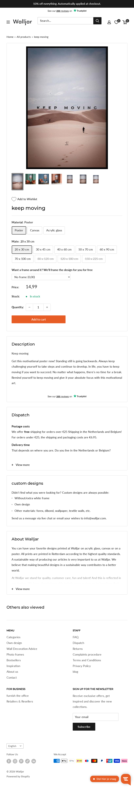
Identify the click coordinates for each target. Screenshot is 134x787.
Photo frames (15, 654)
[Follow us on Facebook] (9, 761)
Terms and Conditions (87, 660)
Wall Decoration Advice (22, 648)
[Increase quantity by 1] (47, 307)
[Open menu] (8, 22)
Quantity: (18, 307)
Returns (78, 648)
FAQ (75, 637)
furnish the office (18, 695)
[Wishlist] (116, 22)
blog (75, 671)
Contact (12, 677)
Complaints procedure (87, 654)
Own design (14, 643)
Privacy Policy (82, 666)
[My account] (109, 22)
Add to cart (38, 319)
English (12, 745)
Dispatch (78, 643)
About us (12, 671)
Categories (13, 637)
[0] (125, 22)
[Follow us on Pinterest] (21, 761)
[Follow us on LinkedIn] (33, 761)
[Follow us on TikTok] (27, 761)
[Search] (97, 20)
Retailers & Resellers (20, 701)
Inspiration (13, 666)
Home (10, 36)
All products (24, 36)
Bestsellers (14, 660)
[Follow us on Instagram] (15, 761)
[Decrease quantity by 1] (29, 307)
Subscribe (84, 726)
